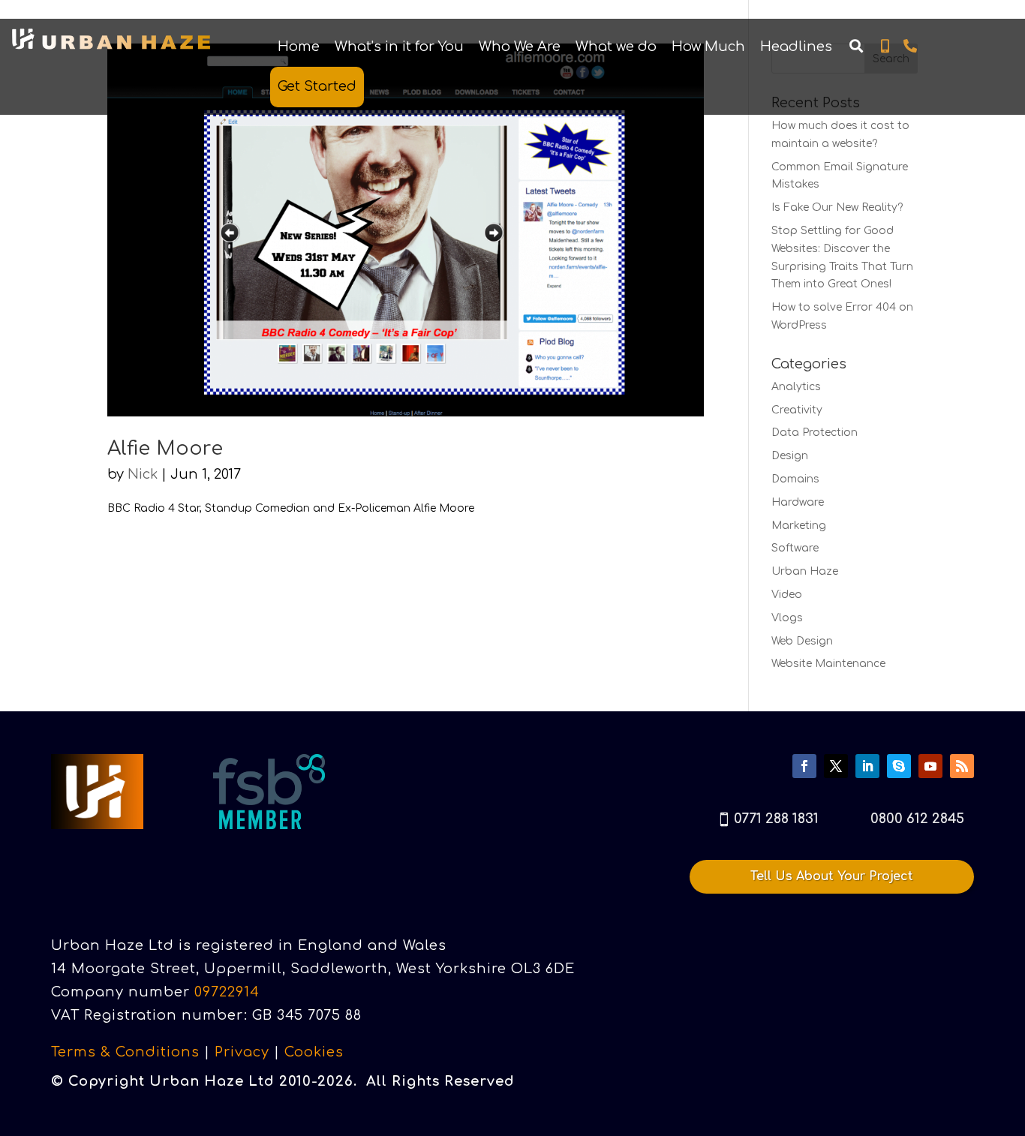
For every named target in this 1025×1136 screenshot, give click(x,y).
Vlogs (787, 618)
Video (786, 594)
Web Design (802, 641)
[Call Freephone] (909, 46)
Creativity (796, 410)
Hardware (797, 502)
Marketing (798, 525)
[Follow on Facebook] (804, 766)
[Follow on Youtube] (930, 766)
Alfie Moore (165, 448)
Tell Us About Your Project (831, 876)
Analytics (796, 386)
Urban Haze (804, 571)
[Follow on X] (836, 766)
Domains (795, 479)
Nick (143, 474)
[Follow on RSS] (962, 766)
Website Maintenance (828, 663)
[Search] (856, 46)
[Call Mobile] (885, 46)
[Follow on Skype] (899, 766)
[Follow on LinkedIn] (867, 766)
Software (795, 548)
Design (789, 455)
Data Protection (814, 432)
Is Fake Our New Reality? (837, 207)
